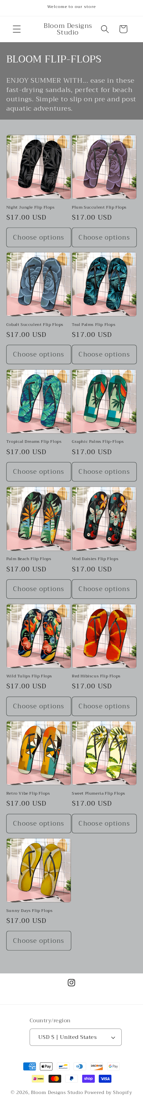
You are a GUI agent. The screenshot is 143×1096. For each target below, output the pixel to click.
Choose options (39, 237)
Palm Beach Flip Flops (29, 559)
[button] (17, 29)
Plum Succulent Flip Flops (99, 207)
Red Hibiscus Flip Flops (96, 676)
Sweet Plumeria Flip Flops (98, 793)
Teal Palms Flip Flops (94, 325)
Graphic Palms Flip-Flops (98, 442)
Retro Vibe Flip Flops (28, 793)
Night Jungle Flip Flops (30, 207)
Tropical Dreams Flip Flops (34, 442)
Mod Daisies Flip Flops (95, 559)
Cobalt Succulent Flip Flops (35, 325)
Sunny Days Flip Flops (29, 911)
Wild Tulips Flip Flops (29, 676)
